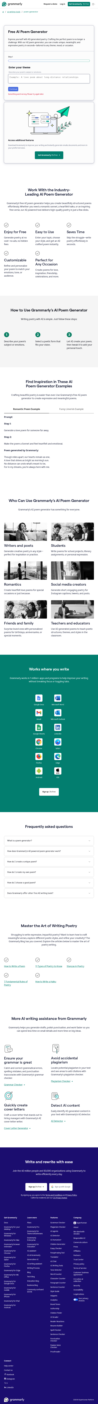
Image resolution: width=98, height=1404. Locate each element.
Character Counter (57, 1278)
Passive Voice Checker (55, 1346)
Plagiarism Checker (60, 1081)
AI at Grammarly (33, 1255)
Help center (8, 1366)
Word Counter (56, 1274)
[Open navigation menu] (93, 4)
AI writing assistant (34, 1264)
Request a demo (50, 4)
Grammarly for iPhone (10, 1295)
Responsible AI (79, 1238)
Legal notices (79, 1294)
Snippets (53, 1296)
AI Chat (53, 1261)
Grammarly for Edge (12, 1270)
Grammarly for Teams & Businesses (35, 1232)
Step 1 (10, 57)
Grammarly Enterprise (31, 1239)
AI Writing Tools (56, 1266)
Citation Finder (56, 1313)
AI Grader (54, 1317)
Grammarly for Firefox (10, 1265)
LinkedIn (10, 1387)
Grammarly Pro (33, 1227)
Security (77, 1286)
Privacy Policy (71, 1195)
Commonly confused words (35, 1291)
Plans (29, 1223)
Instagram (11, 1379)
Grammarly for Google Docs (10, 1282)
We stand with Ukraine (79, 1233)
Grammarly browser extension (12, 1245)
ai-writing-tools (13, 12)
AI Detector (57, 1121)
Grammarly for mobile (10, 1289)
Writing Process (33, 1268)
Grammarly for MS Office (11, 1276)
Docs (6, 1223)
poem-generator (31, 12)
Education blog (33, 1281)
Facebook (10, 1374)
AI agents (54, 1231)
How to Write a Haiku (45, 981)
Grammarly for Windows (10, 1235)
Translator (54, 1257)
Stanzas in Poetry (75, 966)
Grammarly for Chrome (10, 1252)
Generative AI (32, 1259)
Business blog (32, 1285)
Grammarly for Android (10, 1306)
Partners (77, 1255)
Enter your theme (19, 67)
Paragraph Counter (58, 1283)
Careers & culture (81, 1242)
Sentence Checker (57, 1334)
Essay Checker (56, 1248)
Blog (29, 1272)
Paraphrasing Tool (57, 1253)
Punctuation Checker (55, 1340)
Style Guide (54, 1291)
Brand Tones (55, 1304)
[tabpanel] (49, 443)
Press (76, 1247)
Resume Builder (56, 1326)
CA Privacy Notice (60, 1198)
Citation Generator (57, 1244)
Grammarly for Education (33, 1245)
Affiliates (77, 1251)
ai (3, 12)
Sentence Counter (57, 1287)
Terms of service (80, 1268)
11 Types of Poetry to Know (48, 966)
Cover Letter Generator (16, 1128)
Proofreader (55, 1352)
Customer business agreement (81, 1273)
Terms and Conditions (53, 1195)
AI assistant (31, 1251)
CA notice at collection (78, 1280)
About (76, 1227)
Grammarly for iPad (12, 1301)
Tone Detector (56, 1270)
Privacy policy (79, 1264)
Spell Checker (55, 1330)
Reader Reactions (57, 1321)
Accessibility (78, 1290)
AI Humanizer (55, 1240)
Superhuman (82, 1223)
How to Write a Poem (14, 966)
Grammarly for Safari (10, 1258)
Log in (62, 4)
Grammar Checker (13, 1084)
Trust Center (79, 1260)
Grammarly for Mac (11, 1240)
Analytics (53, 1300)
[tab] (26, 410)
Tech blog (31, 1277)
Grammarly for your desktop (12, 1228)
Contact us (8, 1370)
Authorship (54, 1308)
